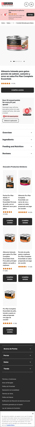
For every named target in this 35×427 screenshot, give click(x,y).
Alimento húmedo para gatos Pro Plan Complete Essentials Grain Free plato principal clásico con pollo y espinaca (9, 258)
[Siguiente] (24, 61)
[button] (17, 90)
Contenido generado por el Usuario (12, 404)
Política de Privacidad (8, 386)
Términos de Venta (7, 393)
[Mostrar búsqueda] (26, 4)
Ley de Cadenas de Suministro (11, 408)
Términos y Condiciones (9, 379)
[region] (17, 419)
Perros (6, 355)
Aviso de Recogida (7, 382)
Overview (7, 132)
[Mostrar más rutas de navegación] (13, 23)
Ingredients (8, 139)
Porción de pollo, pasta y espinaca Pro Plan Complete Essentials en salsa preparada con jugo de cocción (25, 257)
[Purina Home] (12, 4)
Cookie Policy (11, 425)
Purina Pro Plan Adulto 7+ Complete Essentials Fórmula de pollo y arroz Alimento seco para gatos (10, 202)
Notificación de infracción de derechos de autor (16, 401)
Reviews (7, 153)
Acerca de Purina (10, 349)
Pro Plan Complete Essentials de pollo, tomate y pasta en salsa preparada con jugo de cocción (9, 314)
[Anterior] (11, 61)
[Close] (33, 414)
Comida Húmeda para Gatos (25, 23)
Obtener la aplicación (10, 120)
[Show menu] (31, 4)
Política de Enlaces (7, 397)
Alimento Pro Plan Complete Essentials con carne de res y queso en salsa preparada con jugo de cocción (25, 202)
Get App (30, 14)
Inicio (3, 23)
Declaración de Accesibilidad (10, 390)
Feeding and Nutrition (13, 146)
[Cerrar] (1, 14)
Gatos (8, 23)
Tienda (6, 369)
